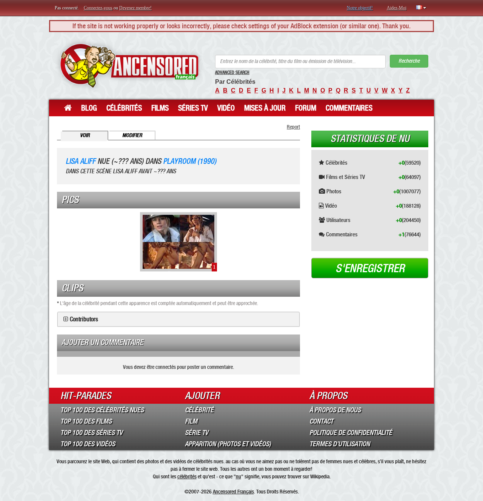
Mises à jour (265, 108)
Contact (321, 421)
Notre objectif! (360, 8)
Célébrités (124, 108)
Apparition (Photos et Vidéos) (228, 444)
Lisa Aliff (80, 161)
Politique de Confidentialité (350, 433)
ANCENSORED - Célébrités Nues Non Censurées (129, 66)
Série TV (196, 433)
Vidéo (226, 108)
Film (191, 421)
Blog (89, 108)
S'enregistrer (370, 268)
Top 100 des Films (86, 421)
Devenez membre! (135, 8)
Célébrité (199, 410)
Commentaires (349, 108)
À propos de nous (335, 410)
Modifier (132, 135)
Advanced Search (232, 72)
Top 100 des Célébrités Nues (102, 410)
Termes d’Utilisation (339, 444)
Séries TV (193, 108)
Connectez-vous (98, 8)
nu (238, 476)
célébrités (187, 476)
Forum (305, 108)
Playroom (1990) (189, 161)
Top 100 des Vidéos (87, 444)
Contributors (84, 319)
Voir (85, 135)
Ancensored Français (233, 492)
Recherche (409, 61)
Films (160, 108)
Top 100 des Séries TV (91, 433)
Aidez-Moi (396, 8)
